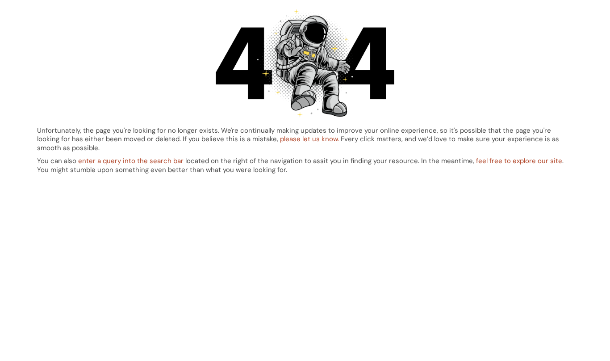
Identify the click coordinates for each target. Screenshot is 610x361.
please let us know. (309, 138)
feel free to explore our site (519, 160)
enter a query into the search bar (131, 160)
